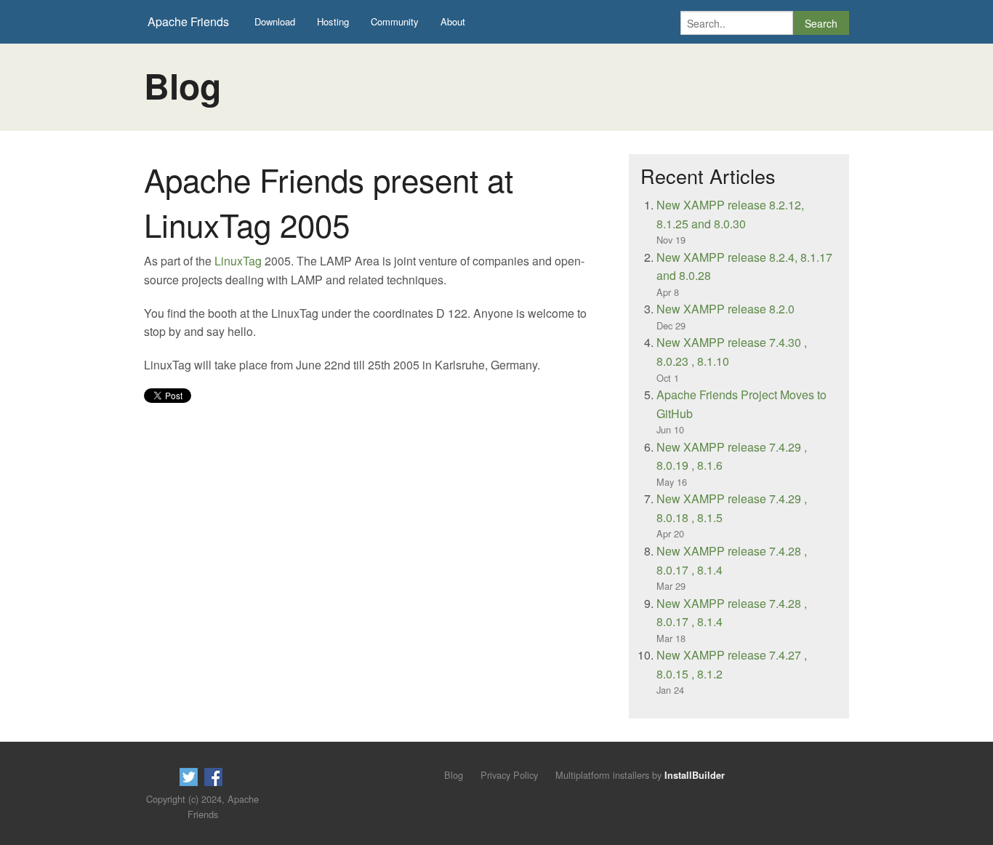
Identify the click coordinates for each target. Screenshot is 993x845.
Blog (453, 775)
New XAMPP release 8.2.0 (725, 308)
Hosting (333, 21)
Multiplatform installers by (640, 775)
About (453, 21)
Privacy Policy (509, 775)
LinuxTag (238, 260)
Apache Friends (188, 21)
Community (395, 21)
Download (274, 21)
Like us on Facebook (213, 777)
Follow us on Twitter (189, 777)
